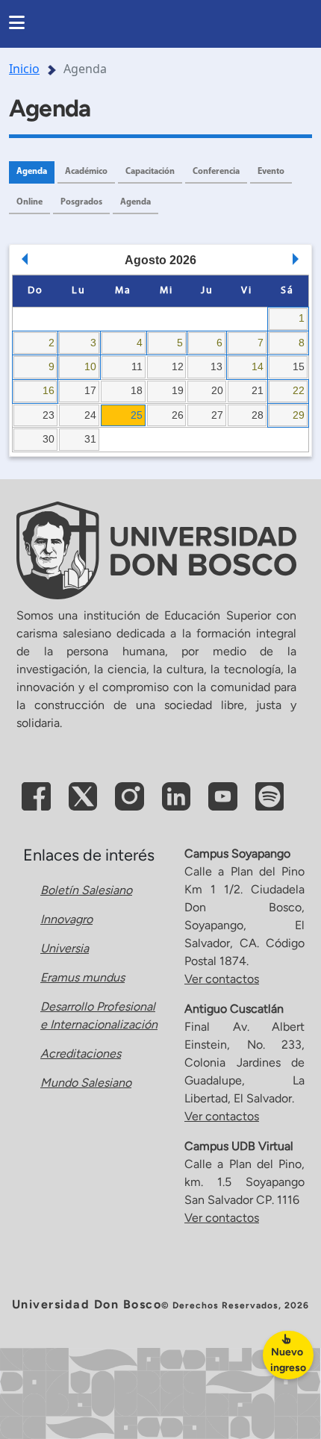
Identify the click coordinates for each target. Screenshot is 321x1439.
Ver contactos (221, 979)
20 (217, 390)
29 (299, 415)
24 (90, 415)
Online (29, 202)
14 (258, 366)
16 (48, 390)
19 (178, 390)
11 (137, 366)
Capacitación (150, 171)
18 (137, 390)
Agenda (31, 171)
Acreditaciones (80, 1053)
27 (217, 415)
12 (178, 366)
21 (258, 390)
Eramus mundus (82, 977)
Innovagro (66, 919)
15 (299, 366)
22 (299, 390)
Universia (64, 948)
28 (258, 415)
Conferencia (216, 171)
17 (90, 390)
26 (178, 415)
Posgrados (81, 202)
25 (137, 415)
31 (90, 439)
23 (48, 415)
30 (48, 439)
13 (216, 366)
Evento (271, 171)
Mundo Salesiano (85, 1083)
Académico (86, 171)
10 (90, 366)
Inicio (24, 68)
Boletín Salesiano (86, 890)
